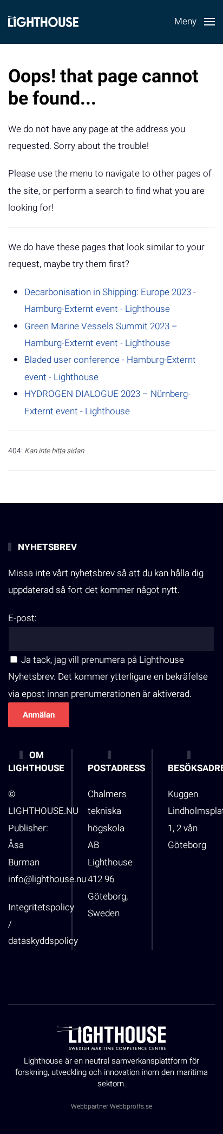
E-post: (22, 618)
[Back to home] (43, 21)
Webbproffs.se (131, 1106)
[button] (194, 21)
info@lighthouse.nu (47, 879)
